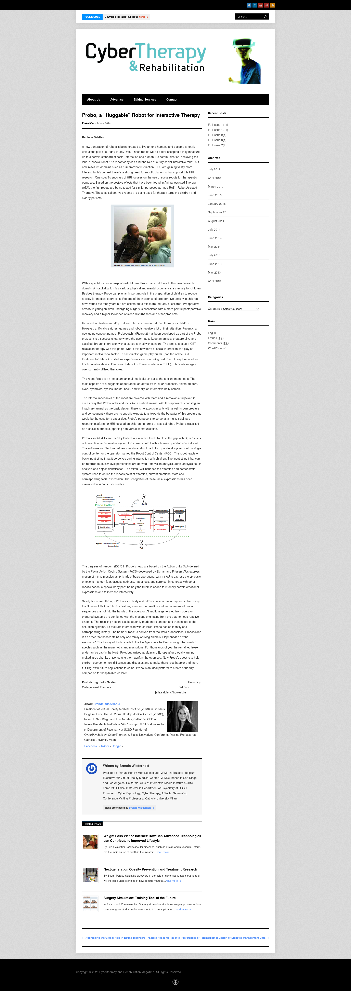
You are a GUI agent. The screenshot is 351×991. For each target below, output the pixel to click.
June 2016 (215, 195)
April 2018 (214, 178)
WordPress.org (217, 348)
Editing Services (145, 99)
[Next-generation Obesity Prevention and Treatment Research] (90, 875)
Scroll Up (175, 982)
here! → (143, 17)
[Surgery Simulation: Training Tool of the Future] (90, 904)
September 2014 (219, 212)
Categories (215, 309)
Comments (218, 343)
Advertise (117, 99)
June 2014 (215, 238)
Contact (171, 99)
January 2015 (217, 203)
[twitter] (249, 5)
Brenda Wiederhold (107, 704)
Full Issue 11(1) (218, 125)
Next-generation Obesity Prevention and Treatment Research (150, 869)
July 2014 (214, 229)
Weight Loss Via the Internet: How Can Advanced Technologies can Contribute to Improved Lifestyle (152, 838)
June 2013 (215, 264)
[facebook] (254, 5)
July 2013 (214, 255)
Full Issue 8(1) (217, 140)
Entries (215, 338)
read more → (164, 852)
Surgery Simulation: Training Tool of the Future (140, 897)
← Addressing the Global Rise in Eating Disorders (113, 938)
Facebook (91, 746)
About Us (93, 99)
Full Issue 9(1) (217, 135)
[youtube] (266, 5)
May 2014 (214, 246)
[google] (260, 5)
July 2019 (214, 169)
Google (116, 746)
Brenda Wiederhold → (141, 807)
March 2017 (215, 186)
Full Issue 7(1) (217, 145)
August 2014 (216, 221)
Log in (212, 333)
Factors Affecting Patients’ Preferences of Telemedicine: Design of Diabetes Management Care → (208, 938)
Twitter (105, 746)
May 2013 (214, 272)
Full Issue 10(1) (218, 130)
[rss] (272, 5)
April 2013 (214, 281)
